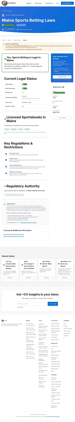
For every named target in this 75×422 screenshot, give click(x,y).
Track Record (49, 3)
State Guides (17, 40)
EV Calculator (54, 337)
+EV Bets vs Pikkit (55, 403)
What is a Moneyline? (41, 378)
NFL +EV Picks (29, 323)
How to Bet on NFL (30, 325)
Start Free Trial (62, 76)
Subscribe (51, 303)
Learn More (57, 416)
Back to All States (8, 10)
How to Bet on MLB (30, 353)
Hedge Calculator (55, 328)
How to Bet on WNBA (31, 334)
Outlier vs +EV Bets (55, 386)
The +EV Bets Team (10, 28)
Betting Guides (54, 368)
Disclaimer (66, 335)
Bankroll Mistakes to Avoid (43, 367)
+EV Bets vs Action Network (55, 396)
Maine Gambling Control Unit (34, 49)
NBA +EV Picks (29, 328)
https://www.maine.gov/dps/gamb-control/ (14, 234)
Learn (9, 40)
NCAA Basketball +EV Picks (30, 345)
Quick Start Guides (55, 363)
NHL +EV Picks (29, 356)
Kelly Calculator (55, 339)
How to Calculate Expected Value (43, 334)
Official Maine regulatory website (28, 222)
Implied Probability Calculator (55, 331)
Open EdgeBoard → (67, 3)
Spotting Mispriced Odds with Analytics (43, 355)
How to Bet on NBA (30, 330)
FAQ (52, 348)
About (65, 323)
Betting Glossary (55, 355)
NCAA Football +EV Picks (30, 337)
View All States (62, 117)
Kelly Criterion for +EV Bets (43, 371)
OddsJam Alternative (56, 381)
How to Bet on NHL (30, 358)
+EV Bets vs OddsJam (54, 378)
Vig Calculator (54, 334)
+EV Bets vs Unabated (54, 389)
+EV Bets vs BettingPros (54, 406)
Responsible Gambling (54, 358)
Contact (65, 326)
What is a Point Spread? (42, 382)
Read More (10, 277)
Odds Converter (55, 326)
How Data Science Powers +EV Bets (43, 347)
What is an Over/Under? (42, 386)
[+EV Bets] (8, 3)
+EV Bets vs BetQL (55, 392)
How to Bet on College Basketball (30, 348)
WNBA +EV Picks (30, 332)
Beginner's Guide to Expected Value (43, 327)
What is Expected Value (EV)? (43, 330)
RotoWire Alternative (56, 384)
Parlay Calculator (55, 323)
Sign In (57, 3)
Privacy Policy (20, 307)
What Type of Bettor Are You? (56, 352)
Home (3, 40)
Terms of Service (68, 328)
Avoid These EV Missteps (42, 338)
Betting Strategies (55, 366)
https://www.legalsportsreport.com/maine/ (14, 236)
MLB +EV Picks (29, 352)
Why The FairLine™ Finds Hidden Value (43, 351)
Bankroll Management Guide (43, 363)
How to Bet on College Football (30, 341)
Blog (52, 371)
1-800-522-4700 (50, 416)
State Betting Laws (55, 361)
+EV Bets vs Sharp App (55, 400)
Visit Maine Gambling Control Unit (13, 195)
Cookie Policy (67, 333)
